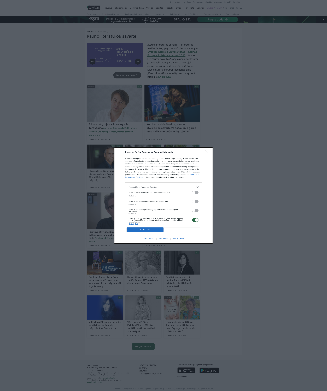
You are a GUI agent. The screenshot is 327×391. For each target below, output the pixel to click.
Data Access (163, 239)
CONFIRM (145, 230)
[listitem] (163, 187)
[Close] (207, 152)
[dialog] (163, 195)
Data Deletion (149, 239)
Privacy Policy (178, 239)
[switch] (195, 192)
